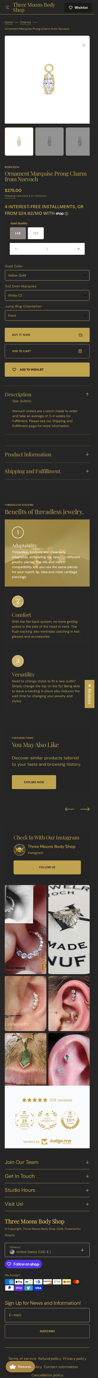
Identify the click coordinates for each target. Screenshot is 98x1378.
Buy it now (21, 331)
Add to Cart (21, 348)
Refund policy (49, 1355)
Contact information (61, 1363)
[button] (7, 7)
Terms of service (22, 1355)
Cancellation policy (47, 1371)
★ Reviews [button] (90, 694)
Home (9, 22)
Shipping (10, 192)
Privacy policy (74, 1355)
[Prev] (69, 806)
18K (36, 230)
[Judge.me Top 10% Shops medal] (70, 1116)
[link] (19, 846)
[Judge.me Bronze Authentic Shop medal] (47, 1116)
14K (18, 230)
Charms (25, 22)
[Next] (85, 806)
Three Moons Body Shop (39, 1225)
